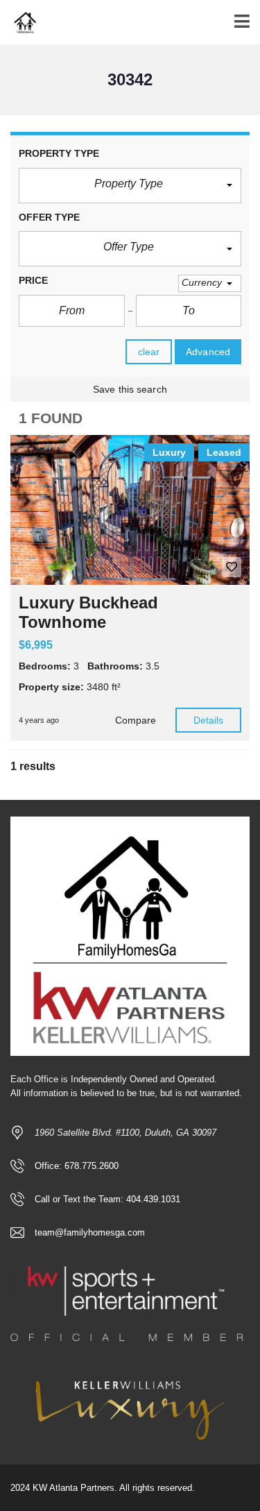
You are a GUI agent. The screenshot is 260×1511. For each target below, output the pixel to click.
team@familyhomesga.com (90, 1232)
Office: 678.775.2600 (77, 1166)
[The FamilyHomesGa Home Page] (19, 22)
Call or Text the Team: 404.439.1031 (107, 1199)
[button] (130, 185)
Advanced (208, 351)
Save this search (130, 389)
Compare (136, 720)
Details (208, 720)
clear (149, 351)
